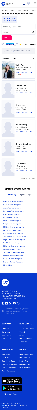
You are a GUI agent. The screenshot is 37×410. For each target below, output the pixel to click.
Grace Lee (20, 105)
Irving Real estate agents (12, 224)
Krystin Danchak (23, 144)
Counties (23, 332)
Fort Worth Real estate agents (13, 211)
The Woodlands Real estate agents (15, 236)
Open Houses (24, 364)
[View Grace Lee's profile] (8, 108)
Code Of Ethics (10, 313)
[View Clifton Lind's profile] (8, 167)
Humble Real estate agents (12, 243)
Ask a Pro (5, 358)
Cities (19, 10)
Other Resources (8, 371)
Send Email (28, 72)
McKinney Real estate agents (13, 227)
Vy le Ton (20, 65)
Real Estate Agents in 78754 (17, 13)
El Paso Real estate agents (12, 259)
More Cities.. (7, 265)
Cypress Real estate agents (13, 233)
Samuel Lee (21, 86)
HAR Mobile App (26, 354)
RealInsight (6, 354)
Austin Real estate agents (12, 208)
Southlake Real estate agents (13, 252)
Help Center (6, 335)
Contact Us (6, 338)
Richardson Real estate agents (14, 246)
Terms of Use (24, 405)
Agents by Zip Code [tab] (27, 195)
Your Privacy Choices (11, 405)
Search (7, 38)
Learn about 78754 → (9, 20)
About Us (5, 329)
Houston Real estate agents (13, 201)
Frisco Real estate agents (12, 214)
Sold (18, 75)
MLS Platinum (25, 368)
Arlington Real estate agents (13, 249)
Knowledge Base (8, 361)
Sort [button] (13, 59)
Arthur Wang (21, 125)
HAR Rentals (24, 358)
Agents (12, 10)
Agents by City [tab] (10, 195)
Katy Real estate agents (11, 217)
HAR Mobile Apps (10, 394)
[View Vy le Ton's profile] (8, 69)
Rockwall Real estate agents (13, 255)
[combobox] (18, 26)
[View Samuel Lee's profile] (8, 89)
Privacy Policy (15, 403)
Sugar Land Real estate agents (14, 240)
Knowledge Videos (9, 364)
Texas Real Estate (26, 329)
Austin (25, 10)
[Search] (33, 58)
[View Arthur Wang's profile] (8, 128)
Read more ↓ (17, 52)
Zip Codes (23, 342)
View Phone (20, 72)
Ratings (24, 44)
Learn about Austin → (9, 18)
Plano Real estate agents (12, 220)
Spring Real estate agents (12, 230)
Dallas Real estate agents (12, 205)
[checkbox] (8, 44)
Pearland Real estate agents (13, 262)
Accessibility (6, 403)
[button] (29, 3)
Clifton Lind (21, 163)
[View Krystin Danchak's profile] (8, 147)
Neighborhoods (25, 338)
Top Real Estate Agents (16, 188)
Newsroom (6, 332)
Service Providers (9, 368)
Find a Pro (5, 10)
